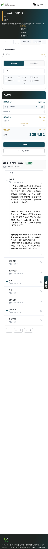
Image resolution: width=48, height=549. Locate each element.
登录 (41, 5)
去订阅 (43, 54)
